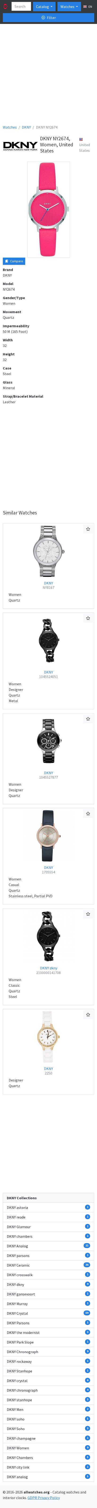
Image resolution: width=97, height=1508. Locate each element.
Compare (16, 261)
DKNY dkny (48, 970)
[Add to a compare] (88, 529)
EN (90, 6)
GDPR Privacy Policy (44, 1497)
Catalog (43, 6)
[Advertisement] (48, 76)
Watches (68, 6)
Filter (51, 17)
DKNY (48, 585)
